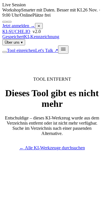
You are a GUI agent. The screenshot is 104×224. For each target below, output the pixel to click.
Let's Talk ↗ (46, 50)
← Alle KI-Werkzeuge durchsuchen (52, 147)
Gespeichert (13, 36)
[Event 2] (9, 22)
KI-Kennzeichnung (41, 36)
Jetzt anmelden (18, 25)
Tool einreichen (21, 50)
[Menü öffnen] (63, 49)
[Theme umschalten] (4, 52)
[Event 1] (4, 22)
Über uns (14, 42)
